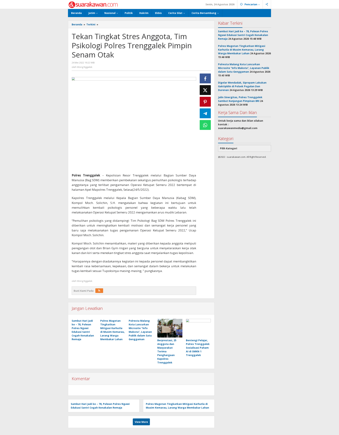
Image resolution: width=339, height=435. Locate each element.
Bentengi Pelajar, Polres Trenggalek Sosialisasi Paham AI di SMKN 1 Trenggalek (198, 348)
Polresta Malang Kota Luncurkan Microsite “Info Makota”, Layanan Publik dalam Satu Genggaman (243, 68)
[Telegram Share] (205, 113)
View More (141, 422)
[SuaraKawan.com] (93, 4)
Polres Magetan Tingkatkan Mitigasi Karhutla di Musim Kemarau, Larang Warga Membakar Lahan (241, 49)
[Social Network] (267, 4)
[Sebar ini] (205, 78)
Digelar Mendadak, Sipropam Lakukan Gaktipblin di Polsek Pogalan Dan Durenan (242, 86)
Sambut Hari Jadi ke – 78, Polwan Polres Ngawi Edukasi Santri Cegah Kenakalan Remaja (243, 35)
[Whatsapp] (205, 125)
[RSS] (99, 290)
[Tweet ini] (205, 90)
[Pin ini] (205, 102)
